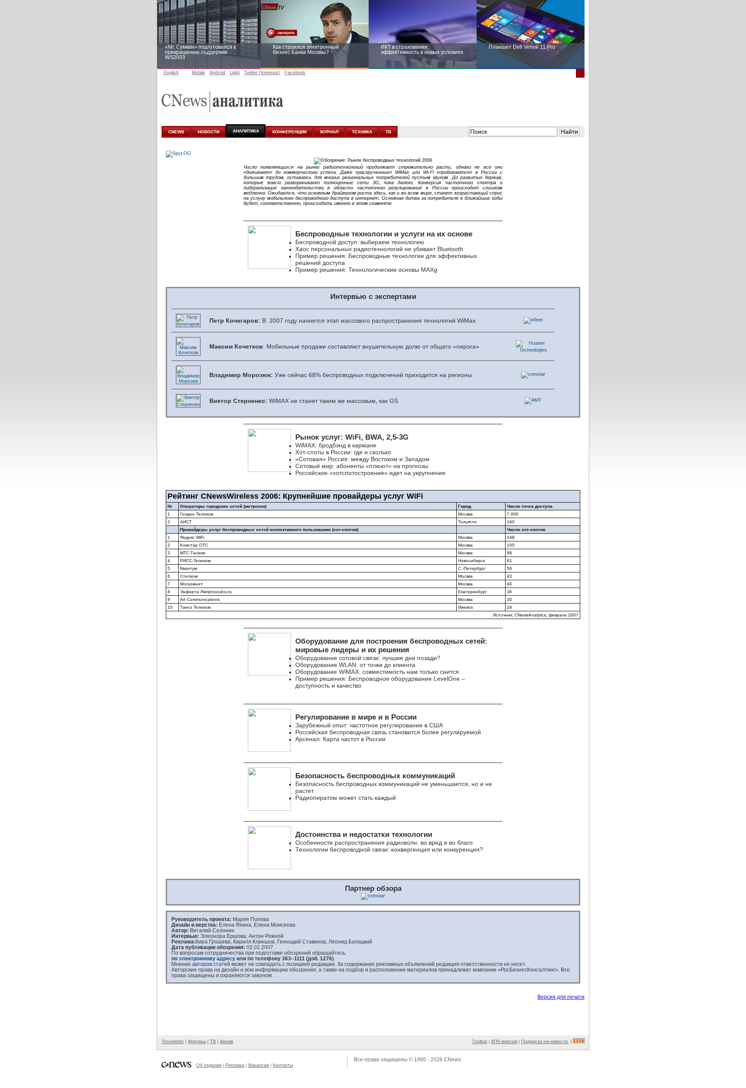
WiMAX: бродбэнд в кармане (335, 445)
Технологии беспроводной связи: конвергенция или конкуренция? (389, 849)
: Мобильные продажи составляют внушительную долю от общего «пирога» (344, 346)
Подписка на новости (545, 1041)
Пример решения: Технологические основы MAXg (366, 269)
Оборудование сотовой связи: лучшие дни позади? (367, 657)
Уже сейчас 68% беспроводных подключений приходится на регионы (340, 374)
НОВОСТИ (208, 131)
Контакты (283, 1065)
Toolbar (479, 1041)
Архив (226, 1041)
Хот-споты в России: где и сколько (343, 452)
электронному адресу (207, 958)
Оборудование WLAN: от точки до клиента (355, 664)
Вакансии (258, 1065)
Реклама (234, 1065)
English (171, 72)
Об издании (208, 1065)
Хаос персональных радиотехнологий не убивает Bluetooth (379, 248)
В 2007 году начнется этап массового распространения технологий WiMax (342, 320)
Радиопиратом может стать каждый (345, 797)
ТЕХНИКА (362, 131)
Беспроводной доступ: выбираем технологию (359, 242)
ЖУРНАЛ (329, 131)
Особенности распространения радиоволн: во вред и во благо (384, 842)
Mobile (198, 72)
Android (217, 72)
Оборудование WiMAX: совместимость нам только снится (377, 671)
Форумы (197, 1041)
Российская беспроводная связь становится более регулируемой (388, 732)
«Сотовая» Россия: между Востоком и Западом (362, 459)
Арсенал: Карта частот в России (340, 739)
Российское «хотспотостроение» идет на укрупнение (370, 472)
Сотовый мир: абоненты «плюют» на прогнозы (361, 465)
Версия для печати (561, 997)
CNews (452, 1060)
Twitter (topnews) (262, 72)
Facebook (295, 72)
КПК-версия (504, 1041)
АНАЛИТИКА (246, 131)
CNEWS (176, 131)
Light (235, 72)
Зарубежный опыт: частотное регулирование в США (369, 725)
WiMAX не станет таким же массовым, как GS (303, 400)
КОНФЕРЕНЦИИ (289, 131)
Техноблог (172, 1041)
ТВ (388, 131)
